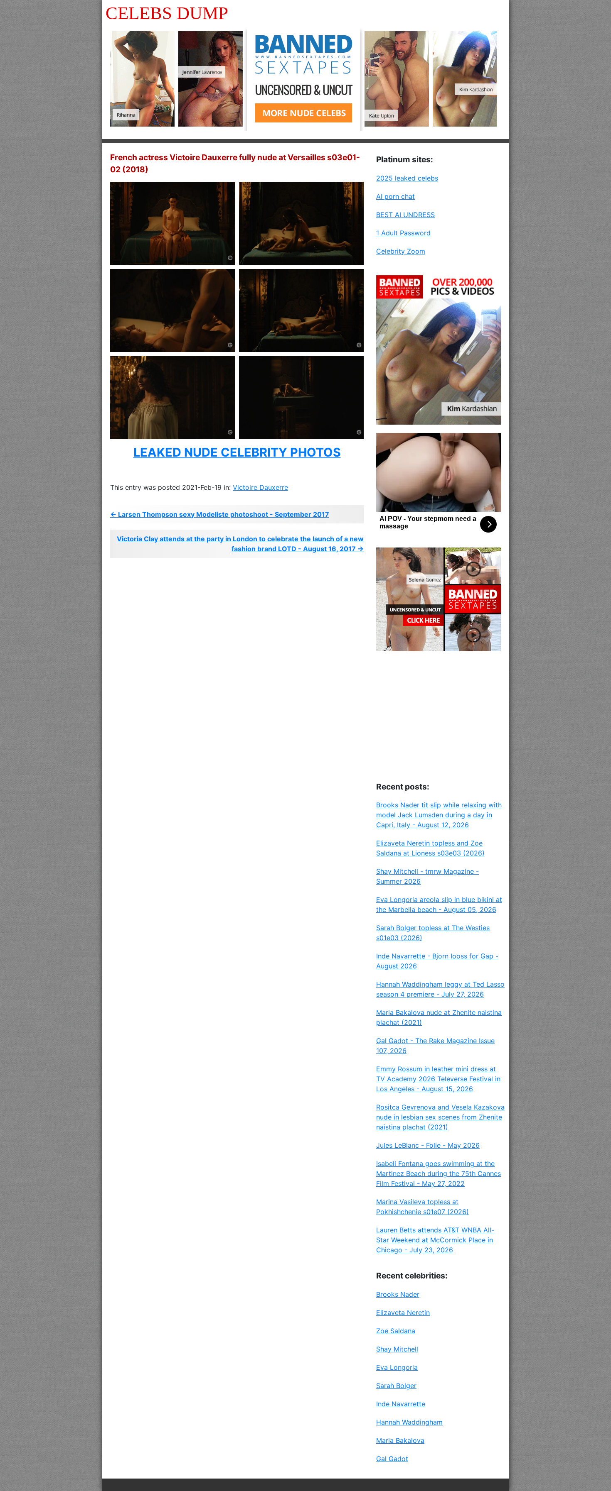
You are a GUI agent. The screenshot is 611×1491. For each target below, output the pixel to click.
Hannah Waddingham (409, 1422)
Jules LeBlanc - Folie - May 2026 (428, 1145)
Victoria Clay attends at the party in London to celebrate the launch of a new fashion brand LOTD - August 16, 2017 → (240, 544)
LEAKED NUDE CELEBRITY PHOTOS (237, 452)
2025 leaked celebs (407, 178)
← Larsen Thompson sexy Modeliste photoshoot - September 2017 (219, 514)
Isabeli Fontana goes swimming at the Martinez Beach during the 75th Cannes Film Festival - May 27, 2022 (438, 1173)
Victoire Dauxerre (260, 487)
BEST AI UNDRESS (405, 214)
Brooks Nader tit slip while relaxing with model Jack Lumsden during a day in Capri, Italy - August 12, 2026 (439, 815)
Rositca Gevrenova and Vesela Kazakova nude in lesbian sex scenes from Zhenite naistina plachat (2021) (440, 1117)
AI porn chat (395, 196)
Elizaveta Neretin (403, 1312)
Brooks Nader (397, 1294)
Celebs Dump (167, 13)
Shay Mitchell (397, 1349)
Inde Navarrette (400, 1404)
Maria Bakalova (400, 1440)
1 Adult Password (403, 233)
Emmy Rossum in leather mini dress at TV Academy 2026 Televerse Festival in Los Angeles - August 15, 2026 (438, 1079)
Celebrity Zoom (400, 251)
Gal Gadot (392, 1458)
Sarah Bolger (396, 1385)
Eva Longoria (397, 1367)
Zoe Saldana (395, 1331)
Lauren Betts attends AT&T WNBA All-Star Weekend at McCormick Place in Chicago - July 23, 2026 (435, 1240)
